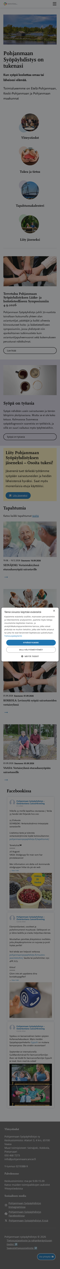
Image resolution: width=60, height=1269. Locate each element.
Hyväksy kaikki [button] (31, 642)
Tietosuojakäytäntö (13, 636)
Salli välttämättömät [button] (31, 649)
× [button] (54, 611)
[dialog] (30, 635)
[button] (30, 656)
